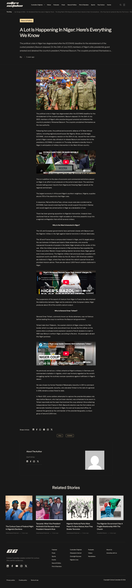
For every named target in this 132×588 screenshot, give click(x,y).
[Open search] (120, 5)
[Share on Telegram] (44, 430)
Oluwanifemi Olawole (102, 533)
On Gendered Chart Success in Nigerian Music (32, 12)
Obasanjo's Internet (75, 553)
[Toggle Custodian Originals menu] (44, 4)
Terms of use (34, 580)
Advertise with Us (111, 553)
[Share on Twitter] (52, 430)
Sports (93, 5)
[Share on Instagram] (48, 430)
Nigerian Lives (74, 560)
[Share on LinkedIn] (33, 430)
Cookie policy (23, 580)
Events (109, 5)
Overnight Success (75, 556)
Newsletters (91, 556)
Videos (49, 5)
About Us (109, 550)
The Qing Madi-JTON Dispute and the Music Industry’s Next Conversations (69, 12)
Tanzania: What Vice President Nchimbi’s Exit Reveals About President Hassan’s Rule (48, 526)
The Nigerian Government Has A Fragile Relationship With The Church (110, 526)
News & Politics (72, 5)
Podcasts (56, 5)
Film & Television (84, 5)
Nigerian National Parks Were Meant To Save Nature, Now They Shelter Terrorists (80, 526)
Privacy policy (11, 580)
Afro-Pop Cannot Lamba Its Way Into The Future (106, 12)
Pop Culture (101, 5)
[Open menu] (124, 5)
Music (63, 5)
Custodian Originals (37, 5)
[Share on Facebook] (36, 430)
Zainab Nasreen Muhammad (12, 533)
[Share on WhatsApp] (40, 430)
